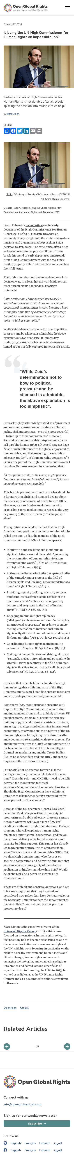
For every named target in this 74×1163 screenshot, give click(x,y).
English (16, 1143)
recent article (34, 225)
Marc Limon (13, 113)
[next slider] (7, 1046)
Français (30, 1143)
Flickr (9, 194)
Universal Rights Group (20, 931)
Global (24, 1008)
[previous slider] (67, 1046)
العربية (58, 1143)
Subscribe (35, 1124)
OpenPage (10, 1008)
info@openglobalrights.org (22, 1104)
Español (44, 1143)
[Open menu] (67, 7)
